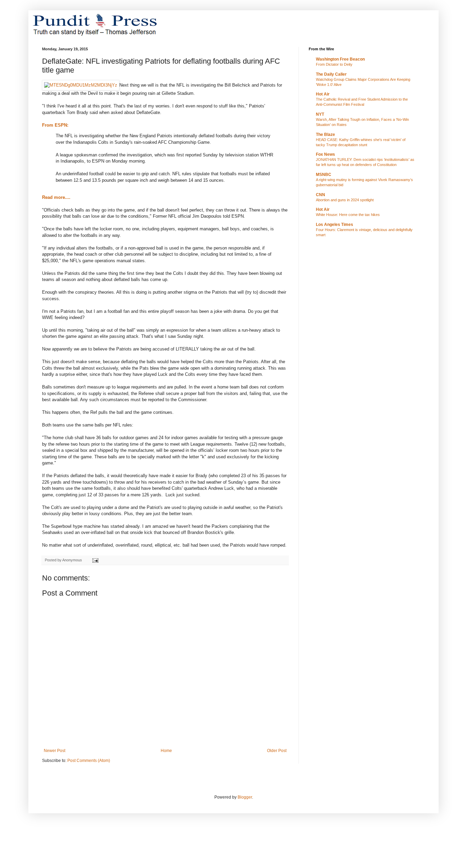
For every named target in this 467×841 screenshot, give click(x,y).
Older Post (276, 750)
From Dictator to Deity (334, 64)
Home (166, 750)
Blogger (245, 797)
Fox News (325, 154)
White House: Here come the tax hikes (348, 215)
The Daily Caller (331, 74)
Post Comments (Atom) (88, 760)
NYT (320, 114)
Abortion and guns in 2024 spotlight (345, 200)
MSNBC (323, 174)
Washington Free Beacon (340, 59)
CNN (320, 194)
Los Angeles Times (334, 224)
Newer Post (54, 750)
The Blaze (325, 134)
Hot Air (323, 94)
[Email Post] (95, 560)
